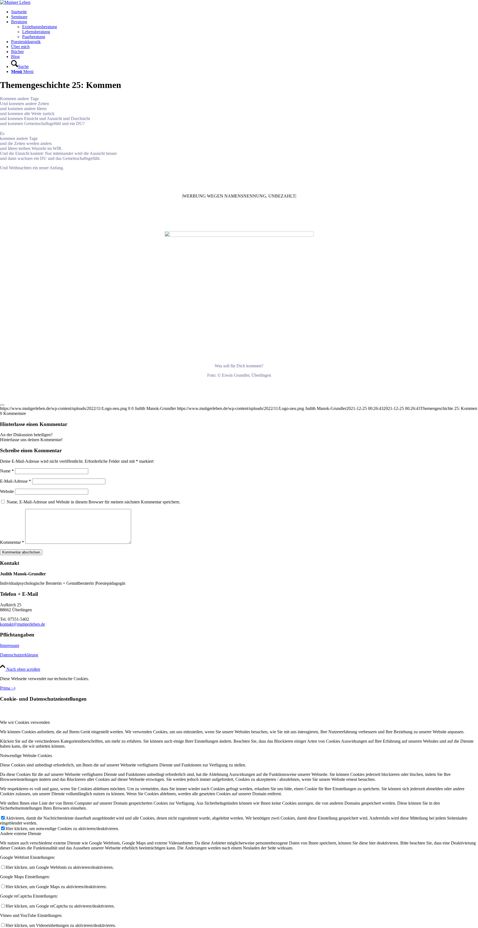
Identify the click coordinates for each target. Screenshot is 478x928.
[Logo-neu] (15, 2)
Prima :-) (7, 688)
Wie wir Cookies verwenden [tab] (25, 722)
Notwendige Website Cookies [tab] (26, 755)
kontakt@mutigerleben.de (22, 624)
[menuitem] (244, 11)
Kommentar (12, 542)
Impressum (9, 645)
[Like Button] (2, 405)
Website (7, 491)
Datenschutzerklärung (19, 655)
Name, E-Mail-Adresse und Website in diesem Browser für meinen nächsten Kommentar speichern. (93, 502)
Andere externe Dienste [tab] (20, 833)
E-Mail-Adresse (15, 481)
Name (7, 471)
